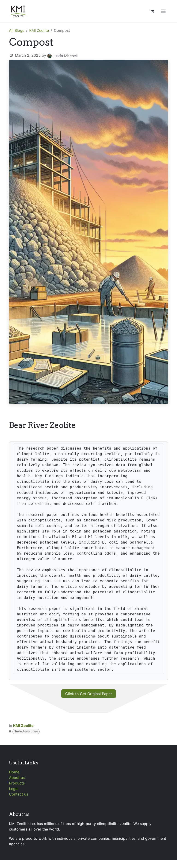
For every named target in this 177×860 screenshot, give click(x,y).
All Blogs (16, 30)
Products (17, 783)
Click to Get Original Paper (88, 693)
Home (14, 772)
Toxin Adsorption (26, 731)
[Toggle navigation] (163, 11)
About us (17, 777)
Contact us (18, 794)
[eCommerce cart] (152, 11)
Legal (13, 788)
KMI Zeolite (39, 30)
